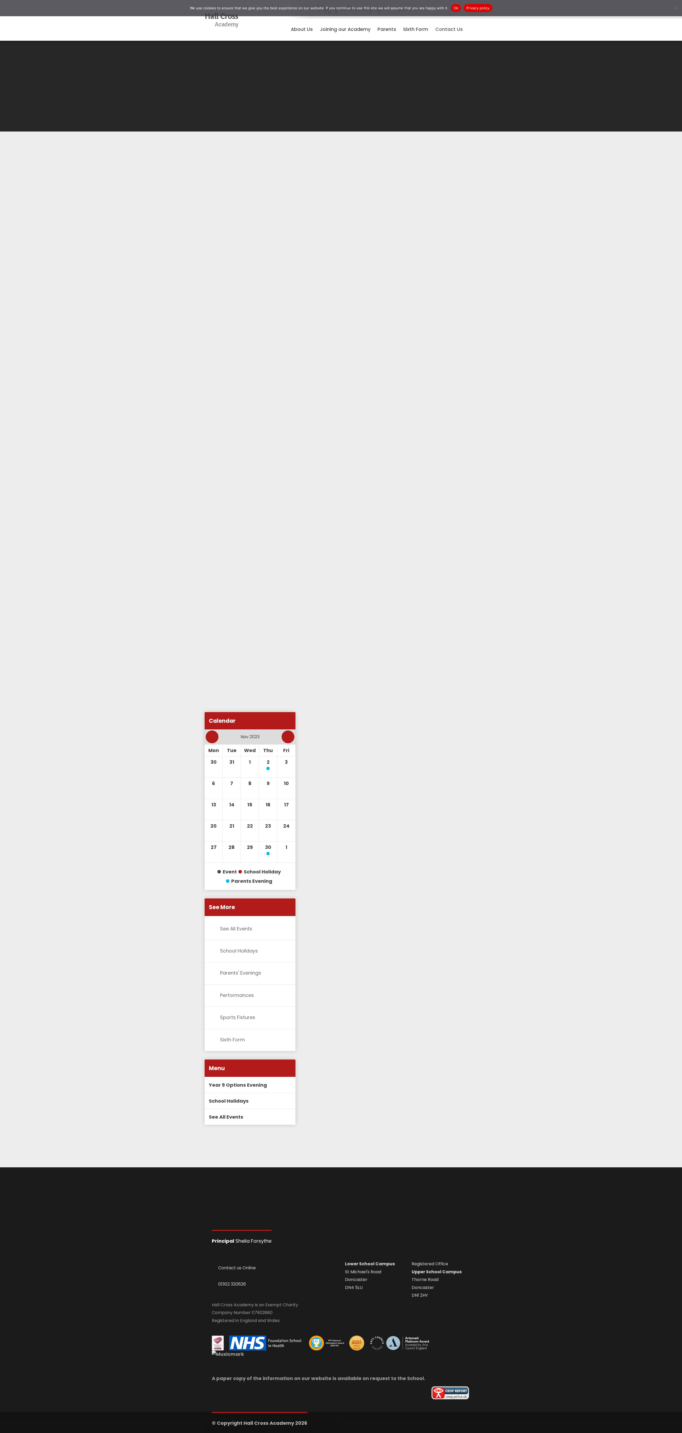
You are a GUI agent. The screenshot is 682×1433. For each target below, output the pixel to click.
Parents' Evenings (240, 973)
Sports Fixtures (237, 1017)
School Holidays (239, 950)
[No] (675, 8)
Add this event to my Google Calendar (259, 725)
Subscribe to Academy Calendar (253, 677)
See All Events (236, 928)
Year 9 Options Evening (238, 1085)
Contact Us (449, 29)
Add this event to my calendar (250, 701)
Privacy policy (478, 8)
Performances (237, 995)
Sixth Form (232, 1039)
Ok (456, 8)
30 (268, 847)
